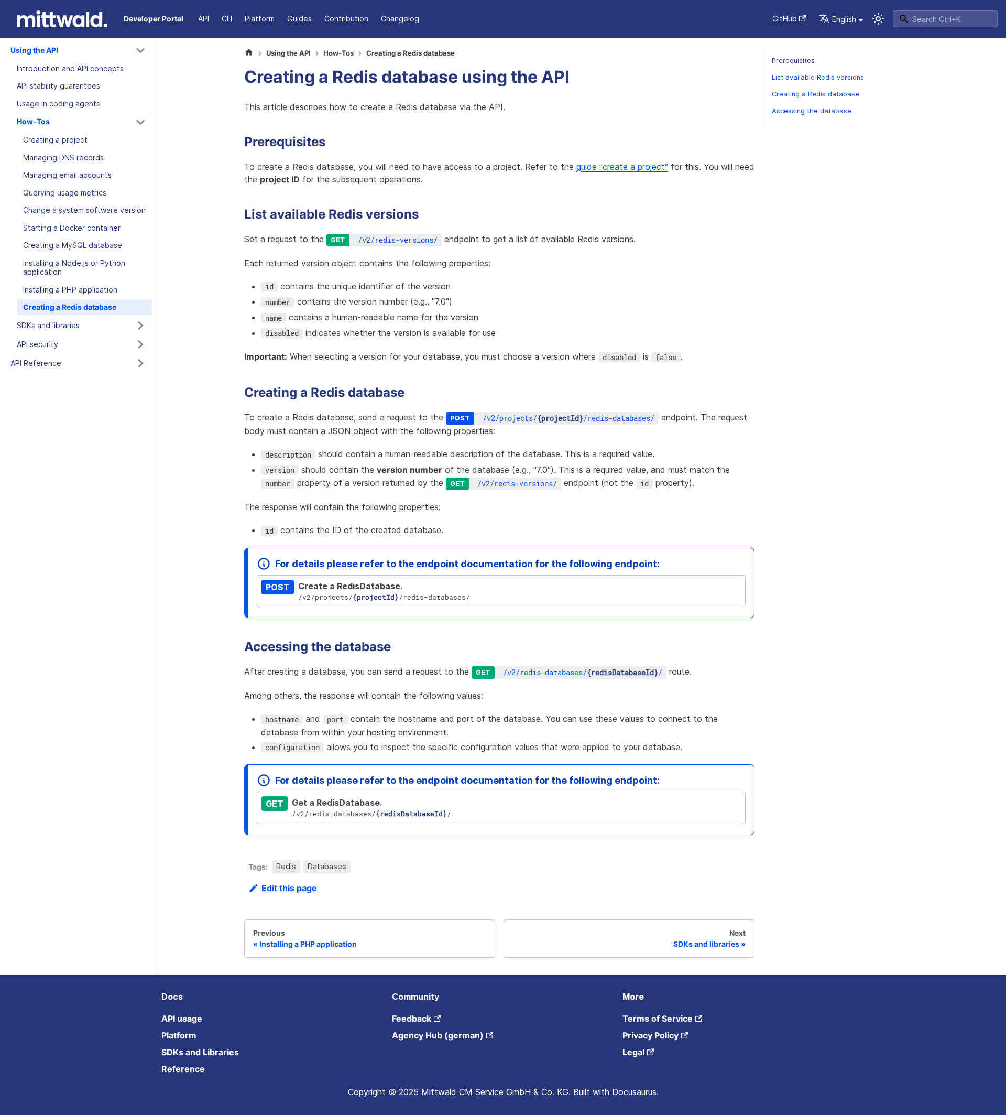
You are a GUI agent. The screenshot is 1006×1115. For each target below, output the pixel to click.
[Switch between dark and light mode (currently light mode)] (878, 18)
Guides (299, 18)
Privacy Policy (650, 1035)
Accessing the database (811, 111)
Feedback (411, 1018)
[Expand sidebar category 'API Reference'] (140, 363)
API (203, 18)
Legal (633, 1052)
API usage (181, 1018)
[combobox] (945, 18)
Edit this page (289, 888)
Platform (260, 18)
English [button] (844, 19)
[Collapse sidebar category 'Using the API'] (140, 50)
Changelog (400, 18)
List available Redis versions (818, 77)
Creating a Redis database (815, 94)
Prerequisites (793, 60)
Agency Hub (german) (438, 1035)
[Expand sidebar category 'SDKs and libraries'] (140, 325)
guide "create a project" (622, 166)
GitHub (784, 18)
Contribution (346, 18)
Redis (286, 866)
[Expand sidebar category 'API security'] (140, 344)
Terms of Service (657, 1018)
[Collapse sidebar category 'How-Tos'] (140, 122)
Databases (327, 866)
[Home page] (249, 53)
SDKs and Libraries (200, 1052)
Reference (183, 1069)
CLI (227, 18)
